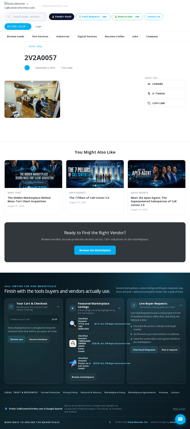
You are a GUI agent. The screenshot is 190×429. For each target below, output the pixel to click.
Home (32, 46)
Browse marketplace (83, 377)
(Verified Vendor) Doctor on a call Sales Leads (84, 363)
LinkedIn (157, 84)
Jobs (135, 36)
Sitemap (163, 392)
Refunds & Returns (91, 392)
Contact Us (153, 16)
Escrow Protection (50, 392)
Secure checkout (38, 339)
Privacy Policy (70, 392)
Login (38, 26)
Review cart (16, 339)
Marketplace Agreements (142, 392)
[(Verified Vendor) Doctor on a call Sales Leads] (72, 363)
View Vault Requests (144, 349)
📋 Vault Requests (92, 16)
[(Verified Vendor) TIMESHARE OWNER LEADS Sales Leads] (72, 343)
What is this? (179, 408)
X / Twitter (158, 93)
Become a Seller (16, 26)
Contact (175, 392)
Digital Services (87, 36)
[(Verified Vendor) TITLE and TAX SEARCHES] (72, 323)
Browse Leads (15, 36)
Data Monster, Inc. (138, 422)
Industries (62, 36)
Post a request (169, 349)
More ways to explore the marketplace (32, 422)
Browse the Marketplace (95, 250)
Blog (39, 46)
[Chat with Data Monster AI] (180, 419)
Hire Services (40, 36)
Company (152, 36)
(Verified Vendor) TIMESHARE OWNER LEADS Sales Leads (84, 343)
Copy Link (158, 103)
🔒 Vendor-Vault (61, 16)
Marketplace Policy (114, 392)
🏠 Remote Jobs (126, 16)
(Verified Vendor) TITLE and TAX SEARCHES (83, 323)
